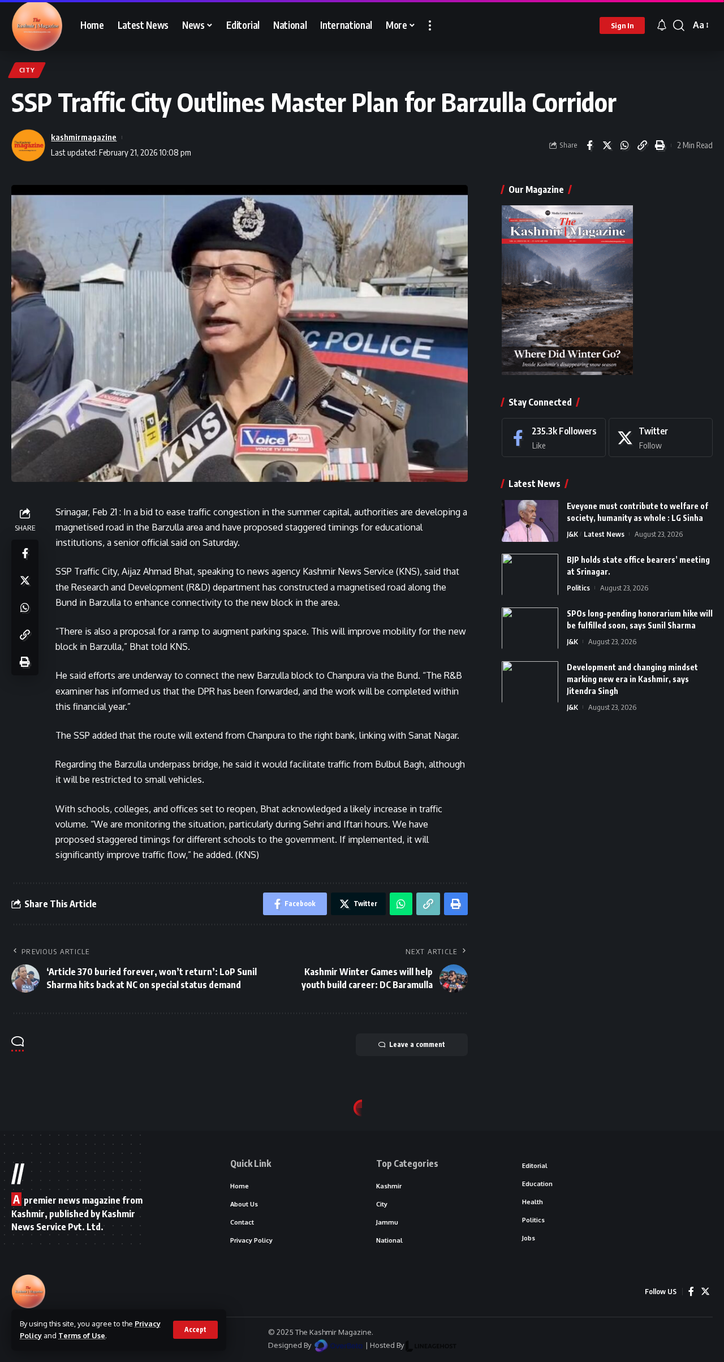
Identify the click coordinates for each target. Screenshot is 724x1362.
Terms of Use (81, 1335)
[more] (430, 25)
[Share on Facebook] (589, 145)
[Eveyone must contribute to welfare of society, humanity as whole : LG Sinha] (530, 520)
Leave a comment (417, 1044)
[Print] (659, 145)
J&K (572, 533)
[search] (678, 25)
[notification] (661, 25)
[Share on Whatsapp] (624, 145)
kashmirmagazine (84, 137)
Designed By (290, 1345)
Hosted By (388, 1345)
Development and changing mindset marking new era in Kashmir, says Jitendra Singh (632, 678)
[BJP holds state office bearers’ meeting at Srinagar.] (530, 574)
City (27, 70)
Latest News (604, 533)
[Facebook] (554, 437)
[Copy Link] (642, 145)
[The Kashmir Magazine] (36, 25)
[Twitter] (661, 437)
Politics (578, 587)
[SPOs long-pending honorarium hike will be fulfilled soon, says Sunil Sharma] (530, 628)
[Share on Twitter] (607, 145)
